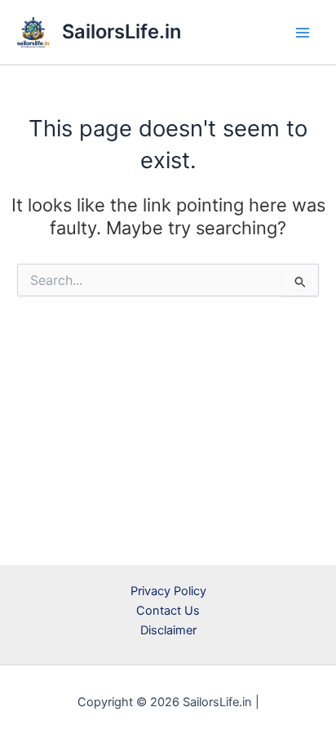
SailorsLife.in (121, 31)
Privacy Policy (168, 591)
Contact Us (168, 610)
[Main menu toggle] (302, 33)
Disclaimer (168, 630)
